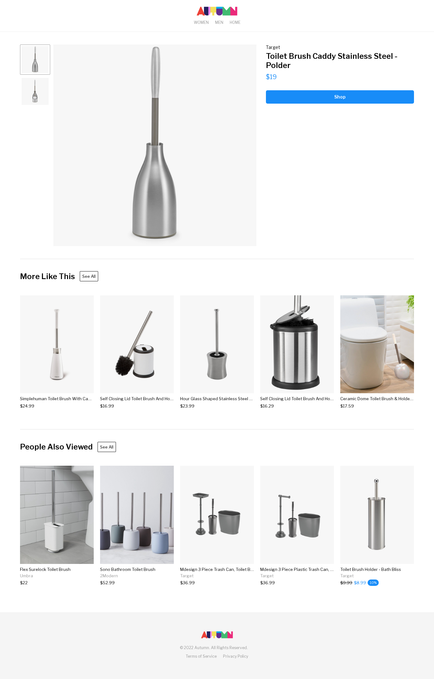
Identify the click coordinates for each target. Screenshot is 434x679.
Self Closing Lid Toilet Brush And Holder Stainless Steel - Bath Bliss (325, 398)
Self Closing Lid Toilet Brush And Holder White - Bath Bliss (157, 398)
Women (201, 22)
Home (235, 22)
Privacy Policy (235, 656)
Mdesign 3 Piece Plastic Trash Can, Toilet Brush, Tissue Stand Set (324, 569)
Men (219, 22)
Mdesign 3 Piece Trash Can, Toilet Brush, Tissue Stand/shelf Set (243, 569)
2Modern (109, 575)
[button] (154, 145)
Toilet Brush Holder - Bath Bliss (370, 569)
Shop (340, 96)
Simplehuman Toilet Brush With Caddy (57, 398)
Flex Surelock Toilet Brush (45, 569)
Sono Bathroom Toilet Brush (127, 569)
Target (273, 47)
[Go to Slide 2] (35, 91)
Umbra (26, 575)
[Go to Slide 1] (35, 60)
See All (89, 276)
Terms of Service (201, 656)
